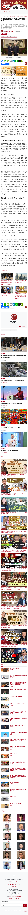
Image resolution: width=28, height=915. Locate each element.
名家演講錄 (3, 448)
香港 (7, 16)
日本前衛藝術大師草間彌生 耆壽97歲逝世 (10, 427)
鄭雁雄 (15, 36)
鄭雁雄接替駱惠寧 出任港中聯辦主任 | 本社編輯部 (18, 16)
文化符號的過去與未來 (14, 668)
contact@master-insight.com (15, 896)
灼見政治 (2, 353)
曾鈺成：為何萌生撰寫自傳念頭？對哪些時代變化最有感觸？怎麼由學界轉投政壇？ (20, 296)
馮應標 (11, 797)
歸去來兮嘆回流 (13, 796)
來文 (11, 720)
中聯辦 (2, 36)
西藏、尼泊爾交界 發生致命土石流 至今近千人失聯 (12, 380)
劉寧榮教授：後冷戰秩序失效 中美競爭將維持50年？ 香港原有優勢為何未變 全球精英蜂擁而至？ (18, 769)
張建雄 (11, 783)
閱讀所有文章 (22, 326)
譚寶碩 (11, 698)
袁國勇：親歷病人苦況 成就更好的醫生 (18, 689)
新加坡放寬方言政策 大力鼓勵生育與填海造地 (11, 403)
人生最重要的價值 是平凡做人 (16, 696)
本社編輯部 (9, 31)
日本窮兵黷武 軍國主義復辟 (15, 803)
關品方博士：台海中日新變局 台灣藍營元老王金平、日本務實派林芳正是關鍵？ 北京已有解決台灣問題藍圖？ (18, 683)
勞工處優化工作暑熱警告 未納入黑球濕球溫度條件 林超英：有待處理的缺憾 (6, 282)
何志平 (11, 669)
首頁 (1, 16)
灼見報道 (4, 34)
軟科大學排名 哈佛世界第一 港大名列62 (18, 703)
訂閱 (25, 905)
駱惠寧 (7, 36)
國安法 (11, 36)
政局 (4, 16)
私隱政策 (25, 911)
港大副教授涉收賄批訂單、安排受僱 (17, 725)
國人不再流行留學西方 (14, 782)
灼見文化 (2, 425)
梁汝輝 (11, 749)
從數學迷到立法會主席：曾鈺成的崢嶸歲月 (11, 450)
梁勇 (11, 791)
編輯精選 (12, 734)
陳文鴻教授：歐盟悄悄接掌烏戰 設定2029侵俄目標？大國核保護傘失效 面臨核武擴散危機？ (18, 776)
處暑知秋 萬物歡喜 (13, 753)
